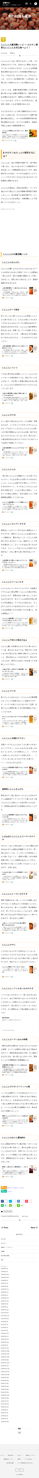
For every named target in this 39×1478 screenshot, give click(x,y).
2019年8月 (3, 1280)
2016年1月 (3, 1365)
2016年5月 (3, 1354)
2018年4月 (3, 1304)
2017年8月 (3, 1321)
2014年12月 (4, 1404)
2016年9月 (3, 1342)
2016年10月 (4, 1339)
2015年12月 (4, 1368)
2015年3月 (3, 1395)
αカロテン (16, 1187)
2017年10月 (4, 1315)
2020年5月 (3, 1268)
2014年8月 (3, 1410)
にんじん (10, 1191)
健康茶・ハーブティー (7, 1247)
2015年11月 (4, 1371)
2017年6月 (3, 1327)
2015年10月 (4, 1374)
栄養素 (2, 1251)
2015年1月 (3, 1401)
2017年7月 (3, 1324)
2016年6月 (3, 1351)
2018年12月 (4, 1289)
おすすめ (3, 1239)
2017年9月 (3, 1318)
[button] (35, 3)
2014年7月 (3, 1412)
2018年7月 (3, 1301)
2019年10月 (4, 1274)
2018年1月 (3, 1309)
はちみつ (3, 1243)
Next (33, 1227)
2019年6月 (3, 1286)
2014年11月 (4, 1407)
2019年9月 (3, 1277)
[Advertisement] (19, 230)
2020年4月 (3, 1271)
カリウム (21, 1187)
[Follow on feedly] (30, 3)
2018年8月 (3, 1298)
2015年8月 (3, 1380)
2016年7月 (3, 1348)
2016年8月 (3, 1345)
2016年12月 (4, 1333)
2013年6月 (3, 1421)
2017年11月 (4, 1312)
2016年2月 (3, 1362)
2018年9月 (3, 1295)
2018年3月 (3, 1307)
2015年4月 (3, 1392)
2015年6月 (3, 1386)
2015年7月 (3, 1383)
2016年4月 (3, 1357)
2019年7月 (3, 1283)
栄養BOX (6, 3)
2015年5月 (3, 1389)
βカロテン (10, 1187)
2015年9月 (3, 1377)
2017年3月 (3, 1330)
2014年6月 (3, 1415)
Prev (6, 1227)
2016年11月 (4, 1336)
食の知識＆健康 (7, 1211)
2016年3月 (3, 1360)
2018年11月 (4, 1292)
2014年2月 (3, 1418)
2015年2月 (3, 1398)
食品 (2, 1259)
